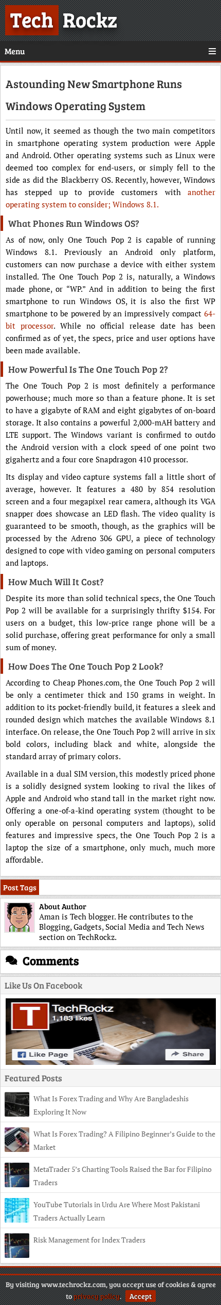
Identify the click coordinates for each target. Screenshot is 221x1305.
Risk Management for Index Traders (89, 1240)
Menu (15, 51)
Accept (141, 1296)
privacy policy (96, 1296)
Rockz (63, 19)
